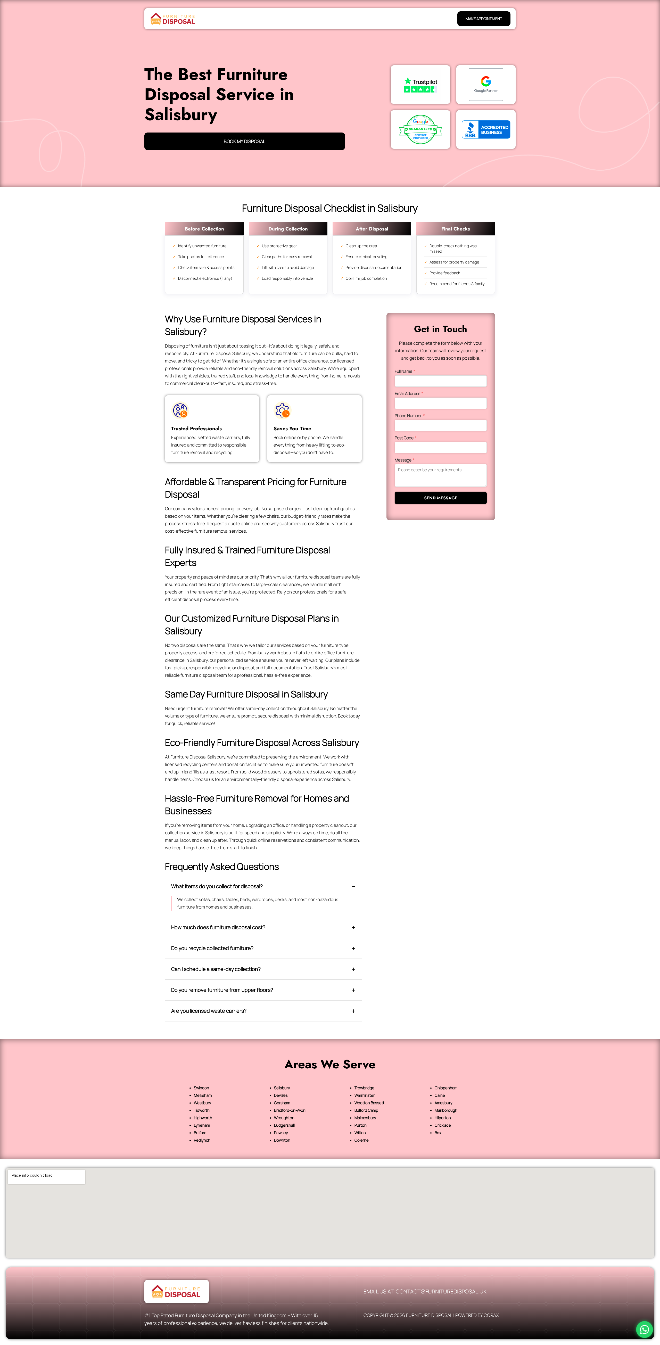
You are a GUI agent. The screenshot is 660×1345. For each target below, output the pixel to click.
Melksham (203, 1095)
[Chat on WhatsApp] (644, 1329)
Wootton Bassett (369, 1102)
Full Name (405, 371)
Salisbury (282, 1088)
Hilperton (443, 1117)
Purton (360, 1125)
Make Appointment (484, 18)
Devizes (281, 1095)
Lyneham (202, 1125)
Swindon (201, 1088)
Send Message (440, 498)
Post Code (406, 438)
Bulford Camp (366, 1110)
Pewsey (281, 1132)
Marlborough (446, 1110)
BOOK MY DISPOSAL (244, 141)
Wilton (360, 1132)
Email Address (409, 393)
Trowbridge (364, 1088)
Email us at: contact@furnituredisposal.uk (425, 1291)
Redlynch (202, 1140)
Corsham (282, 1102)
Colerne (361, 1140)
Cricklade (443, 1125)
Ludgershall (284, 1125)
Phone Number (410, 415)
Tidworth (202, 1110)
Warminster (364, 1095)
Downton (282, 1140)
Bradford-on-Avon (290, 1110)
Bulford (200, 1132)
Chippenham (446, 1088)
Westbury (202, 1102)
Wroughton (284, 1117)
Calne (440, 1095)
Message (405, 460)
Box (438, 1132)
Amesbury (443, 1102)
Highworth (203, 1117)
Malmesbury (365, 1117)
